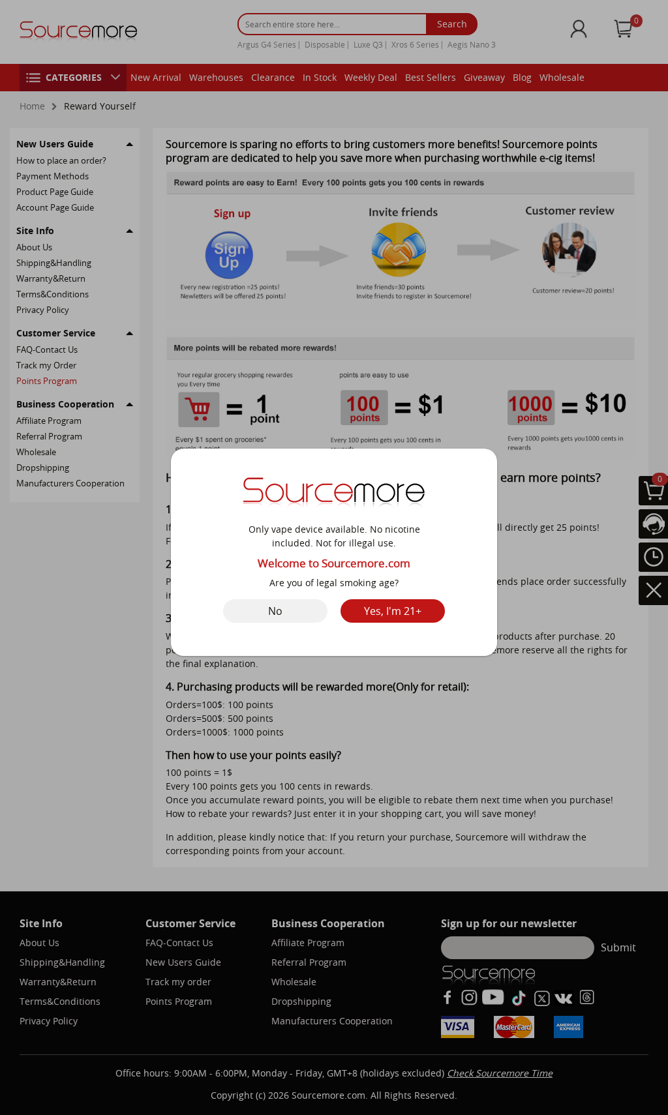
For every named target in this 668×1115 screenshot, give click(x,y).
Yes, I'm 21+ (392, 611)
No (275, 611)
